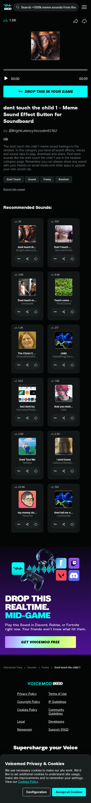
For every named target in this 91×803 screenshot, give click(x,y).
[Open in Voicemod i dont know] (55, 471)
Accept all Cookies (69, 792)
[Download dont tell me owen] (72, 524)
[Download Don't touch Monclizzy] (72, 259)
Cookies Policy (28, 781)
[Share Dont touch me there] (27, 312)
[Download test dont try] (36, 418)
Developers (56, 721)
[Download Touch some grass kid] (72, 312)
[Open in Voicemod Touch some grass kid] (55, 312)
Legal (21, 721)
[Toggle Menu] (84, 7)
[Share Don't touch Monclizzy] (63, 259)
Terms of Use (57, 693)
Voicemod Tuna (12, 667)
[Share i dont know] (63, 471)
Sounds (32, 667)
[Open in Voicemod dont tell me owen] (55, 524)
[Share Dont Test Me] (27, 471)
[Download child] (72, 365)
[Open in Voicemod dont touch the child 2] (19, 259)
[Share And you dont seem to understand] (63, 418)
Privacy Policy (27, 693)
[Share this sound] (75, 21)
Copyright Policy (28, 701)
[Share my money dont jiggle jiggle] (27, 524)
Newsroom (24, 729)
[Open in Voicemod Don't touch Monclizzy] (55, 259)
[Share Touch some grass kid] (63, 312)
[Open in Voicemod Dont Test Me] (19, 471)
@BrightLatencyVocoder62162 (32, 131)
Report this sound (14, 189)
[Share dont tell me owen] (63, 524)
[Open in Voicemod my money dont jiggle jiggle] (19, 524)
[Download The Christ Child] (36, 365)
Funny (45, 667)
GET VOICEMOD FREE (40, 642)
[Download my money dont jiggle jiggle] (36, 524)
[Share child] (63, 365)
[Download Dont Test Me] (36, 471)
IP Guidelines (57, 701)
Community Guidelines (56, 711)
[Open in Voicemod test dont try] (19, 418)
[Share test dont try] (27, 418)
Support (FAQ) (58, 729)
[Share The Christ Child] (27, 365)
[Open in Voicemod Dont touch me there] (19, 312)
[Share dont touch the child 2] (27, 259)
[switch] (5, 78)
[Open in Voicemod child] (55, 365)
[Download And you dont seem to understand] (72, 418)
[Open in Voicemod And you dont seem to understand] (55, 418)
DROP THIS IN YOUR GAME (49, 91)
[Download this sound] (84, 21)
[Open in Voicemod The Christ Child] (19, 365)
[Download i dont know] (72, 471)
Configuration (36, 792)
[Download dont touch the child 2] (36, 259)
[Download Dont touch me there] (36, 312)
